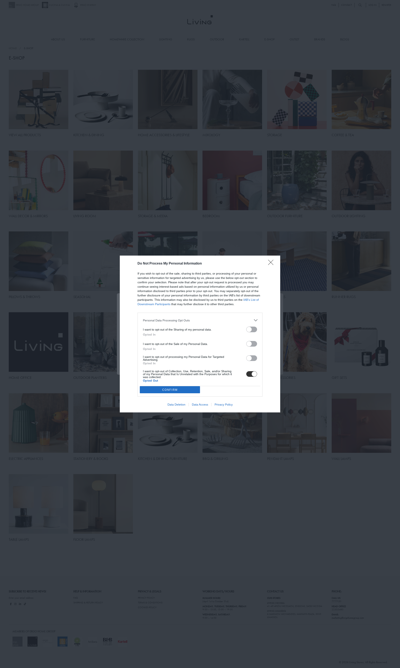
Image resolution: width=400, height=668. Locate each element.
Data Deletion (176, 404)
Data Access (200, 404)
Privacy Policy (224, 404)
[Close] (272, 264)
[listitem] (200, 320)
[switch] (251, 329)
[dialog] (200, 334)
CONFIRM (170, 389)
